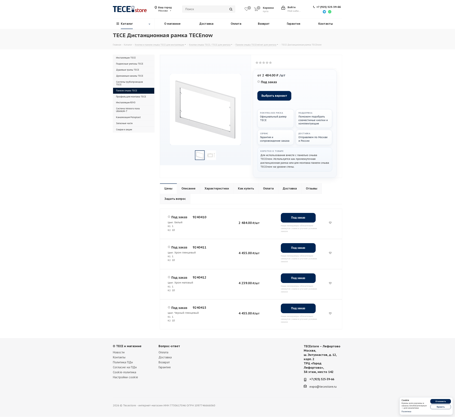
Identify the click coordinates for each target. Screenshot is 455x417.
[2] (260, 62)
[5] (270, 62)
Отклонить (440, 401)
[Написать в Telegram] (324, 11)
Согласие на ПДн (125, 367)
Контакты (119, 357)
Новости (119, 352)
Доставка (165, 357)
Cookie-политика (124, 372)
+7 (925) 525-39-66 (328, 7)
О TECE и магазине (127, 346)
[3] (264, 62)
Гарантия (165, 367)
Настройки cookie (125, 377)
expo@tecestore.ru (323, 386)
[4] (267, 62)
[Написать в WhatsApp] (329, 11)
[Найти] (231, 9)
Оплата (163, 352)
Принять (441, 407)
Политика (406, 411)
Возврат (164, 362)
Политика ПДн (123, 362)
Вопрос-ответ (169, 346)
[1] (257, 62)
